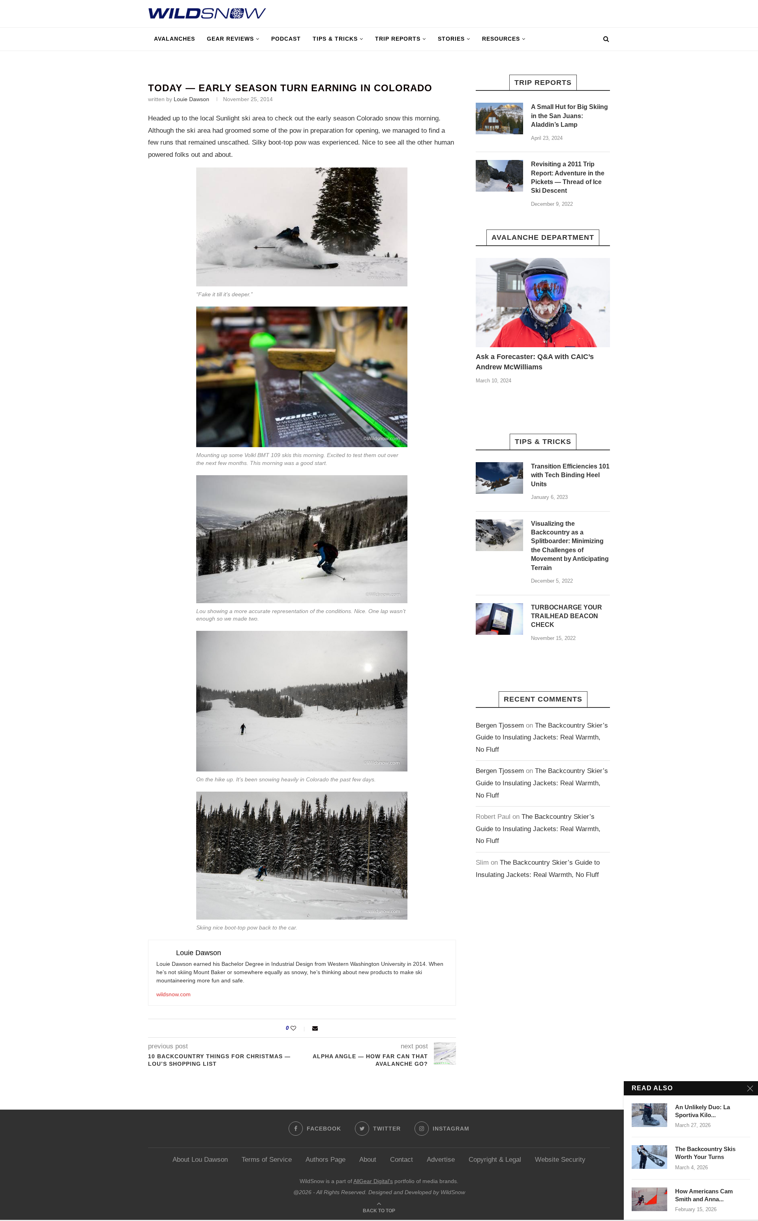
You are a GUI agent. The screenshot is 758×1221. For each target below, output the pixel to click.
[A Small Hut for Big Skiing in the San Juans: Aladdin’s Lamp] (499, 118)
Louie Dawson (191, 99)
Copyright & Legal (495, 1159)
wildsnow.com (173, 994)
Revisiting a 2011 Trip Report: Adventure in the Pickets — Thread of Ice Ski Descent (567, 177)
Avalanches (174, 39)
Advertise (441, 1159)
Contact (401, 1159)
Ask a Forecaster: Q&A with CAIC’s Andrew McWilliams (535, 362)
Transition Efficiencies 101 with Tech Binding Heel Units (570, 475)
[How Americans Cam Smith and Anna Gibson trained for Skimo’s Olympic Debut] (649, 1199)
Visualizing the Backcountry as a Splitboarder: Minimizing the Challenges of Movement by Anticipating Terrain (570, 545)
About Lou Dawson (200, 1159)
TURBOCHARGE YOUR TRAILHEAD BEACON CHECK (566, 616)
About (367, 1159)
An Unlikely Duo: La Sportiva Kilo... (702, 1111)
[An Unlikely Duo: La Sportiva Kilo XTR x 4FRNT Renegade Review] (649, 1115)
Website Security (560, 1159)
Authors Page (325, 1159)
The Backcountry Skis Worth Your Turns (705, 1153)
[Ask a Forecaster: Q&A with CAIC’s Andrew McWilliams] (543, 303)
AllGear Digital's (373, 1181)
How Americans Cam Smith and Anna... (704, 1195)
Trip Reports (397, 39)
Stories (451, 39)
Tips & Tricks (335, 39)
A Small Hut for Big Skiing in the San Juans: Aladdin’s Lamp (569, 115)
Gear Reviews (230, 39)
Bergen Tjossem (500, 725)
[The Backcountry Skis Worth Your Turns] (649, 1157)
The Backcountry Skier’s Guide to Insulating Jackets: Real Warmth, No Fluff (542, 737)
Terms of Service (267, 1159)
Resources (501, 39)
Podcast (286, 39)
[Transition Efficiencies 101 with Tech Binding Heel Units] (499, 478)
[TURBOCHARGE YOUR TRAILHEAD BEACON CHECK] (499, 619)
